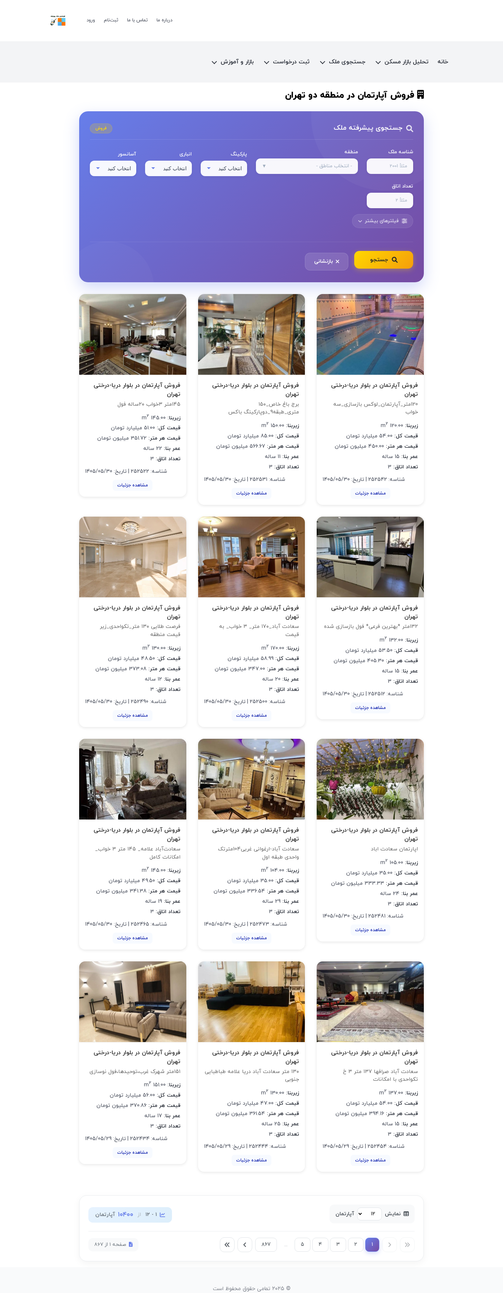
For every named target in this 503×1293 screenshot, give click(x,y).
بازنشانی (323, 261)
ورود (91, 20)
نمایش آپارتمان (368, 1214)
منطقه (351, 151)
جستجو (379, 260)
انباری (185, 154)
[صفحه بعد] (245, 1244)
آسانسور (127, 154)
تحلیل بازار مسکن (406, 62)
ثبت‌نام (111, 20)
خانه (442, 62)
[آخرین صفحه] (227, 1244)
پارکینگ (239, 154)
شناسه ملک (400, 151)
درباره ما (164, 20)
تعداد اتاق (402, 186)
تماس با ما (137, 20)
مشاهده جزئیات (370, 493)
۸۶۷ (266, 1244)
